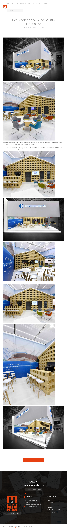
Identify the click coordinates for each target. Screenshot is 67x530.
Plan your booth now (34, 489)
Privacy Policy (48, 527)
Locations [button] (31, 3)
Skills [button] (16, 3)
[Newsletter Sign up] (54, 512)
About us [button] (10, 3)
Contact (38, 3)
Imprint (40, 527)
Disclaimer (58, 527)
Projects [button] (23, 3)
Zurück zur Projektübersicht (33, 460)
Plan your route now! (13, 513)
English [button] (45, 3)
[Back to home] (5, 6)
